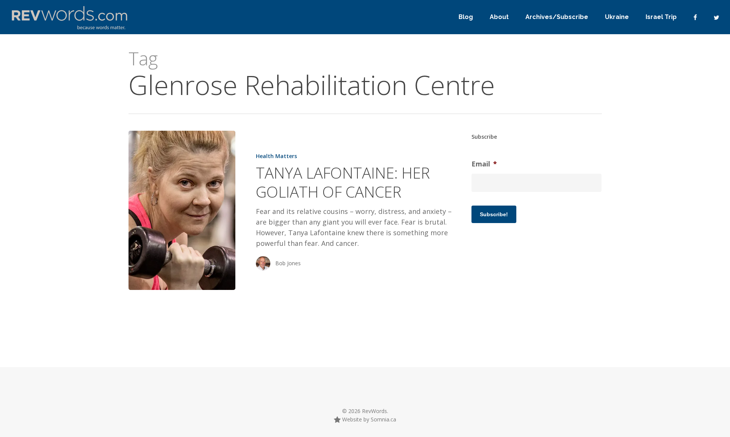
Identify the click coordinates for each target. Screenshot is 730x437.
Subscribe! (494, 214)
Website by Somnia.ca (368, 419)
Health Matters (276, 156)
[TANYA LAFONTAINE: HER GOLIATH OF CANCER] (182, 210)
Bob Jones (288, 263)
